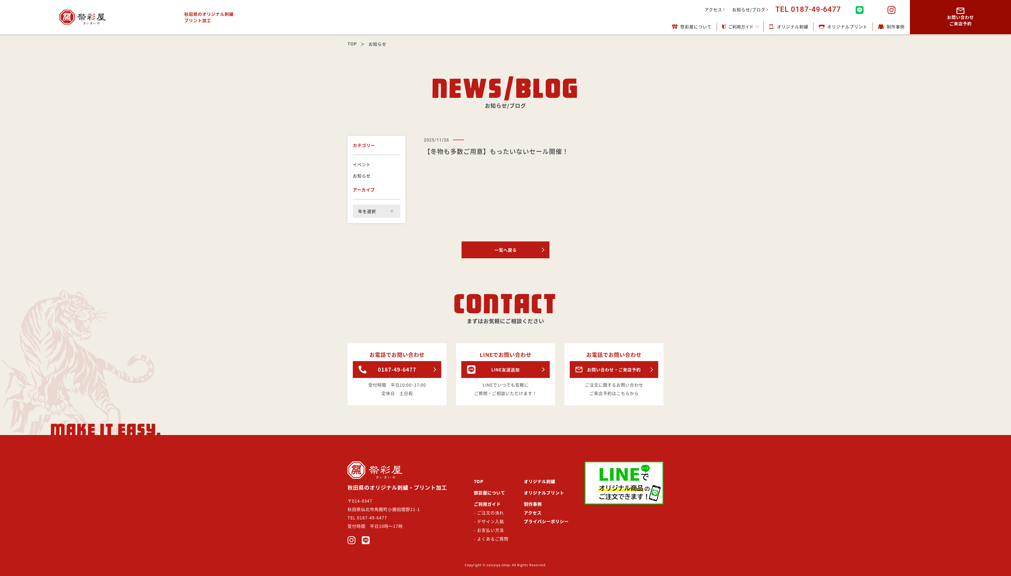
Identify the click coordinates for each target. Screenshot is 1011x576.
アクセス (713, 9)
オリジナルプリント (847, 26)
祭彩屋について (696, 26)
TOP (352, 44)
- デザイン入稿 (489, 521)
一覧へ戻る (505, 250)
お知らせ (362, 176)
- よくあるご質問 (491, 538)
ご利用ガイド (741, 26)
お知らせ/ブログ (748, 9)
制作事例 (896, 26)
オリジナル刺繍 (792, 26)
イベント (362, 164)
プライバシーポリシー (546, 521)
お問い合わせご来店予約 (960, 20)
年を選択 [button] (367, 211)
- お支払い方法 (489, 530)
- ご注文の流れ (489, 512)
